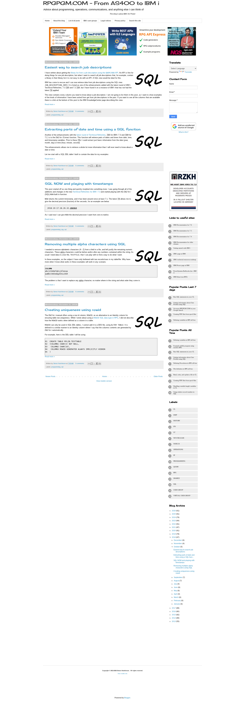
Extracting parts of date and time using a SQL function (93, 129)
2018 (174, 537)
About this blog (59, 21)
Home (47, 21)
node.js (176, 444)
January (177, 604)
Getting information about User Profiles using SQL (183, 303)
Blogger (127, 698)
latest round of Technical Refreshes (91, 135)
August (177, 581)
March (176, 597)
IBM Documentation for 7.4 (182, 236)
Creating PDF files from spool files (184, 314)
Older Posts (158, 376)
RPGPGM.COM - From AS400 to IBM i (101, 3)
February (177, 601)
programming (55, 115)
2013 (174, 621)
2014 (174, 618)
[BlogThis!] (91, 111)
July (175, 584)
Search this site (135, 21)
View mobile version (104, 381)
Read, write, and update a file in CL (185, 374)
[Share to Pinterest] (99, 111)
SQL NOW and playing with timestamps (79, 183)
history (176, 420)
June (176, 587)
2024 (174, 517)
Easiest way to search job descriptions (78, 67)
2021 (174, 527)
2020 (174, 531)
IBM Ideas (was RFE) (180, 277)
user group (178, 490)
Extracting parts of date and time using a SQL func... (184, 556)
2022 (174, 524)
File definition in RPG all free (183, 369)
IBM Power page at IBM (181, 265)
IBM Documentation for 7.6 (182, 225)
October (177, 547)
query (176, 467)
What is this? (183, 132)
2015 (174, 615)
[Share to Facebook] (97, 111)
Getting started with (181, 248)
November (178, 543)
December (178, 540)
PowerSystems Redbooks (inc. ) (184, 272)
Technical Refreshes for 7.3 (86, 192)
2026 (174, 511)
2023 (174, 521)
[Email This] (89, 111)
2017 (174, 608)
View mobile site (122, 673)
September (178, 577)
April (176, 594)
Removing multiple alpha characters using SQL (85, 244)
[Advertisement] (183, 152)
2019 (174, 534)
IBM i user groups (90, 21)
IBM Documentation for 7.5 (182, 231)
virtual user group (181, 495)
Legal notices (106, 21)
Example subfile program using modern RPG (183, 346)
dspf (175, 415)
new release (178, 438)
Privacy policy (120, 21)
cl (174, 409)
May (176, 591)
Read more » (50, 104)
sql (62, 115)
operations (178, 449)
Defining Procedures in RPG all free (185, 363)
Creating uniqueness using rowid (73, 310)
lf (174, 432)
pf (174, 455)
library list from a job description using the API (94, 73)
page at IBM (179, 254)
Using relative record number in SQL (183, 392)
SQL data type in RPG (106, 318)
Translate (188, 72)
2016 (174, 611)
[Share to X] (94, 111)
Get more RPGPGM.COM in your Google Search (184, 309)
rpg (62, 229)
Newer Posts (50, 376)
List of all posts (74, 21)
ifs (174, 426)
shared (176, 478)
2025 (174, 514)
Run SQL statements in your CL (183, 297)
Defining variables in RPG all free (184, 320)
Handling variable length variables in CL (184, 387)
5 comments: (80, 165)
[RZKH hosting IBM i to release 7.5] (183, 211)
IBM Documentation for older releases (183, 243)
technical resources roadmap (184, 259)
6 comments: (80, 111)
